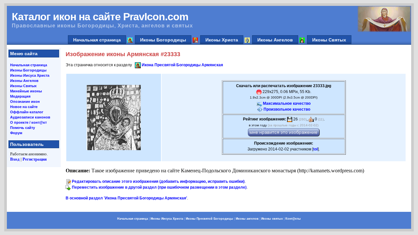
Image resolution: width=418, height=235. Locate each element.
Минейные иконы (26, 91)
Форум (16, 133)
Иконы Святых (329, 39)
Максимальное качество (287, 103)
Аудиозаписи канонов (30, 117)
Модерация (20, 96)
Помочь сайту (22, 128)
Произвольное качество (287, 109)
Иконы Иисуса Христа (29, 75)
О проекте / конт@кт (28, 122)
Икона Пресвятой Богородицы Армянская (182, 65)
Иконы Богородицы (163, 39)
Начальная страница (97, 39)
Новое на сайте (24, 107)
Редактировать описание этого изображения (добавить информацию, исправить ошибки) (158, 181)
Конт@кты (293, 218)
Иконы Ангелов (275, 39)
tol (315, 149)
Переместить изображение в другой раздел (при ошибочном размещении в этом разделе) (159, 187)
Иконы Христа (221, 39)
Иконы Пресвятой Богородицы (209, 218)
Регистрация (35, 159)
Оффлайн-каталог (26, 112)
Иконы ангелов (247, 218)
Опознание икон (25, 101)
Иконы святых (272, 218)
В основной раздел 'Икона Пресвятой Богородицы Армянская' (126, 198)
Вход (15, 159)
